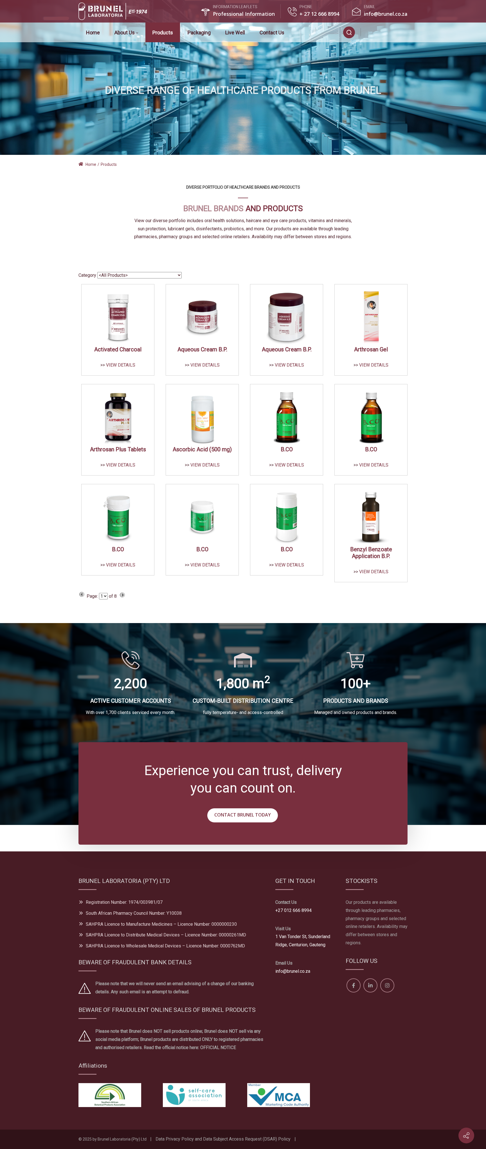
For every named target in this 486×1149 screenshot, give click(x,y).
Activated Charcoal (117, 349)
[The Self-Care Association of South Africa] (194, 1094)
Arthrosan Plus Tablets (118, 449)
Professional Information (244, 13)
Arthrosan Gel (371, 349)
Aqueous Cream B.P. (202, 349)
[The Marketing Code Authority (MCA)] (278, 1094)
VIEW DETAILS (120, 365)
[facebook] (370, 32)
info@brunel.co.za (386, 13)
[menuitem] (93, 32)
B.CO (287, 449)
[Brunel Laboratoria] (115, 11)
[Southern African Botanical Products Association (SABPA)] (109, 1094)
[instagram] (398, 32)
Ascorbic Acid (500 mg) (202, 449)
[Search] (349, 32)
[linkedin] (385, 32)
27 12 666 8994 (321, 13)
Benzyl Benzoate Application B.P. (371, 552)
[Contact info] (466, 1135)
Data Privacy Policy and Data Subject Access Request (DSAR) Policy (223, 1139)
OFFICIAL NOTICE (218, 1047)
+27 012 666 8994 (293, 910)
